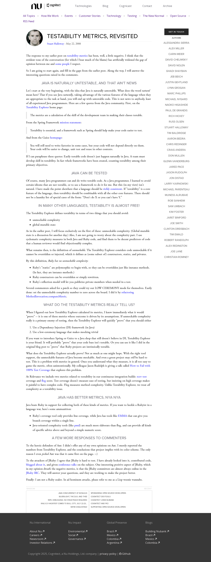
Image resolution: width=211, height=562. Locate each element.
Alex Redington (176, 246)
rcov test (142, 376)
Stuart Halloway (55, 44)
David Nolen (176, 65)
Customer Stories (90, 16)
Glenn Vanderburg (176, 161)
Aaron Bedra (176, 138)
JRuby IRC (32, 473)
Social (72, 535)
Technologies (83, 6)
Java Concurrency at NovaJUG (72, 493)
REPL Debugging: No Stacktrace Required (67, 500)
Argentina (113, 543)
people (66, 64)
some (58, 64)
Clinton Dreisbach (176, 229)
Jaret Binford (176, 217)
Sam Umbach (176, 206)
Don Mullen (176, 155)
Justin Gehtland (176, 82)
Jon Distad (176, 178)
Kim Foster (176, 212)
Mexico (111, 535)
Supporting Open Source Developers (108, 507)
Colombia (113, 539)
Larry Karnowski (176, 183)
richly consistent (112, 189)
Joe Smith (176, 223)
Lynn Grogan (176, 88)
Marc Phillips (176, 93)
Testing (132, 16)
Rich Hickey (176, 116)
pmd (77, 425)
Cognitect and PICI (99, 503)
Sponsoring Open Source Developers (108, 493)
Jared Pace (176, 167)
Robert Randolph (176, 240)
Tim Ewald (176, 234)
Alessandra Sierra (176, 43)
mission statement (70, 122)
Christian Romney (176, 257)
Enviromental (76, 531)
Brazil (111, 531)
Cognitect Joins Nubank (102, 500)
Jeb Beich (176, 76)
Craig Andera (176, 150)
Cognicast (125, 6)
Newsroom (37, 539)
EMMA (122, 416)
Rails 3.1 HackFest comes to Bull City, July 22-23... (64, 503)
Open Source (178, 16)
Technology (113, 16)
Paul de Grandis (176, 110)
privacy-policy (108, 554)
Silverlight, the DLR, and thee (73, 497)
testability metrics (77, 56)
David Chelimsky (176, 59)
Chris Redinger (176, 144)
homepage (56, 138)
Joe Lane (176, 251)
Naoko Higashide (176, 105)
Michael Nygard (176, 99)
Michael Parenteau (176, 189)
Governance (76, 539)
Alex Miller (176, 48)
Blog (105, 6)
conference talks (68, 465)
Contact (147, 6)
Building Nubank (156, 531)
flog (44, 381)
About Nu (36, 531)
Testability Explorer (37, 107)
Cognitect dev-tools (100, 497)
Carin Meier (176, 54)
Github (126, 554)
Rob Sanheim (176, 200)
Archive (167, 6)
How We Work (50, 16)
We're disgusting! (79, 507)
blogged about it (35, 465)
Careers (35, 535)
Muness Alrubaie (176, 195)
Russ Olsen (176, 121)
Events (69, 16)
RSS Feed (28, 21)
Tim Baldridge (176, 133)
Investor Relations (41, 543)
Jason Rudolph (176, 172)
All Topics (29, 16)
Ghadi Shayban (176, 71)
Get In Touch (176, 32)
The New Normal (153, 16)
